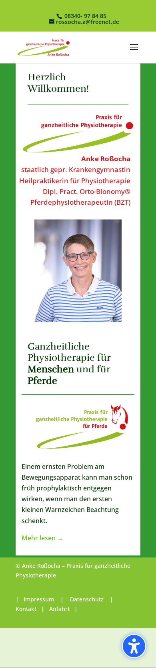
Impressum (40, 599)
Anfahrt (59, 609)
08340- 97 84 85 (84, 16)
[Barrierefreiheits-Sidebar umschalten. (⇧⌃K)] (134, 646)
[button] (134, 52)
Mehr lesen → (43, 538)
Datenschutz (87, 599)
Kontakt (26, 609)
